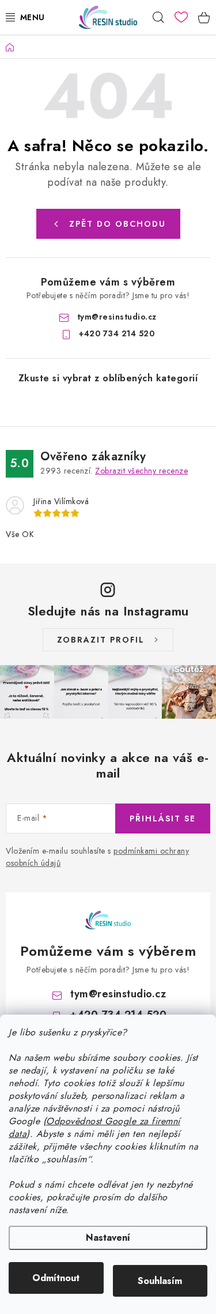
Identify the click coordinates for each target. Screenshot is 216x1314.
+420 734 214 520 (116, 333)
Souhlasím (160, 1280)
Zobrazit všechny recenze (141, 470)
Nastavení (108, 1237)
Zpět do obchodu (117, 224)
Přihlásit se (163, 818)
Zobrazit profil (101, 639)
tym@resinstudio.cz (117, 316)
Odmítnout (55, 1278)
